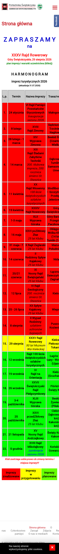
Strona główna (17, 23)
